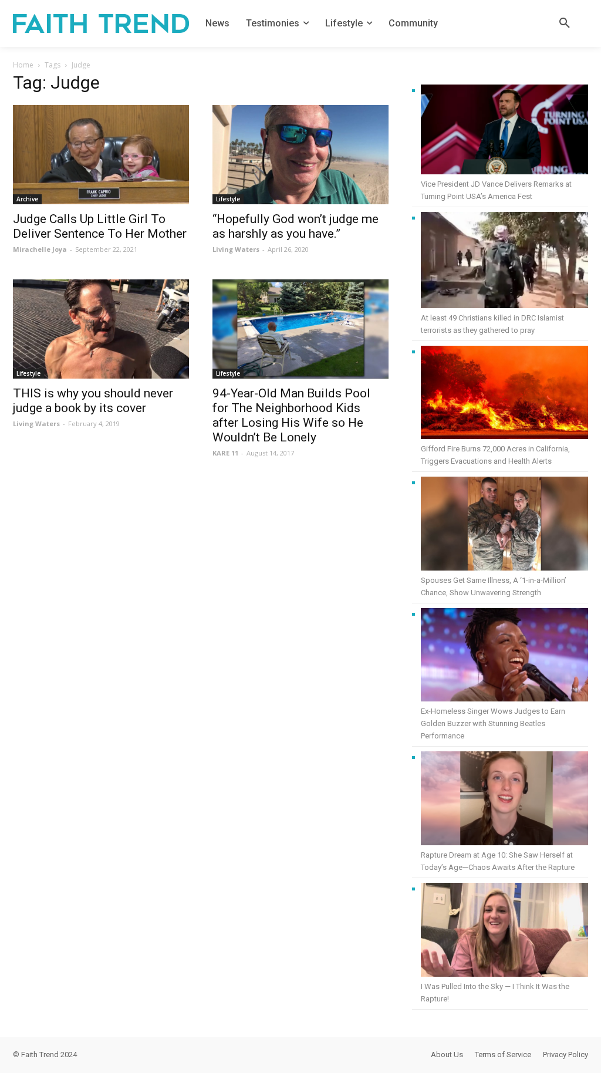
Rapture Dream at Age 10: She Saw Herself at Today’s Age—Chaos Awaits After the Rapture (498, 861)
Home (23, 65)
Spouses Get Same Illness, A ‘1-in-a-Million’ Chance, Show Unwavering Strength (493, 586)
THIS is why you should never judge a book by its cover (93, 400)
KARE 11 (225, 452)
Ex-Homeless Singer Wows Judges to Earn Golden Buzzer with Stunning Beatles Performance (493, 723)
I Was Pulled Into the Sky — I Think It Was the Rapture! (495, 992)
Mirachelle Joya (40, 249)
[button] (564, 23)
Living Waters (235, 249)
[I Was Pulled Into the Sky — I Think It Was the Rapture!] (504, 932)
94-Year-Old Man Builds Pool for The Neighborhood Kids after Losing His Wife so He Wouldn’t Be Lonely (291, 415)
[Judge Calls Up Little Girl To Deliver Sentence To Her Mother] (101, 154)
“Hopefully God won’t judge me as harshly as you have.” (295, 226)
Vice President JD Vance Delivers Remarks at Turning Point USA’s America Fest (496, 190)
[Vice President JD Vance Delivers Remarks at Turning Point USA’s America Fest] (504, 131)
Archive (27, 199)
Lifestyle (228, 199)
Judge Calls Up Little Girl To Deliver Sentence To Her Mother (100, 226)
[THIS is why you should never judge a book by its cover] (101, 329)
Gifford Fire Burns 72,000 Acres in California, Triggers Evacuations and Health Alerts (495, 454)
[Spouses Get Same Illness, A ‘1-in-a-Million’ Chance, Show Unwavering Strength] (504, 525)
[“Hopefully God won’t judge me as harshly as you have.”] (300, 154)
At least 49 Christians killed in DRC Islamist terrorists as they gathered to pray (492, 324)
